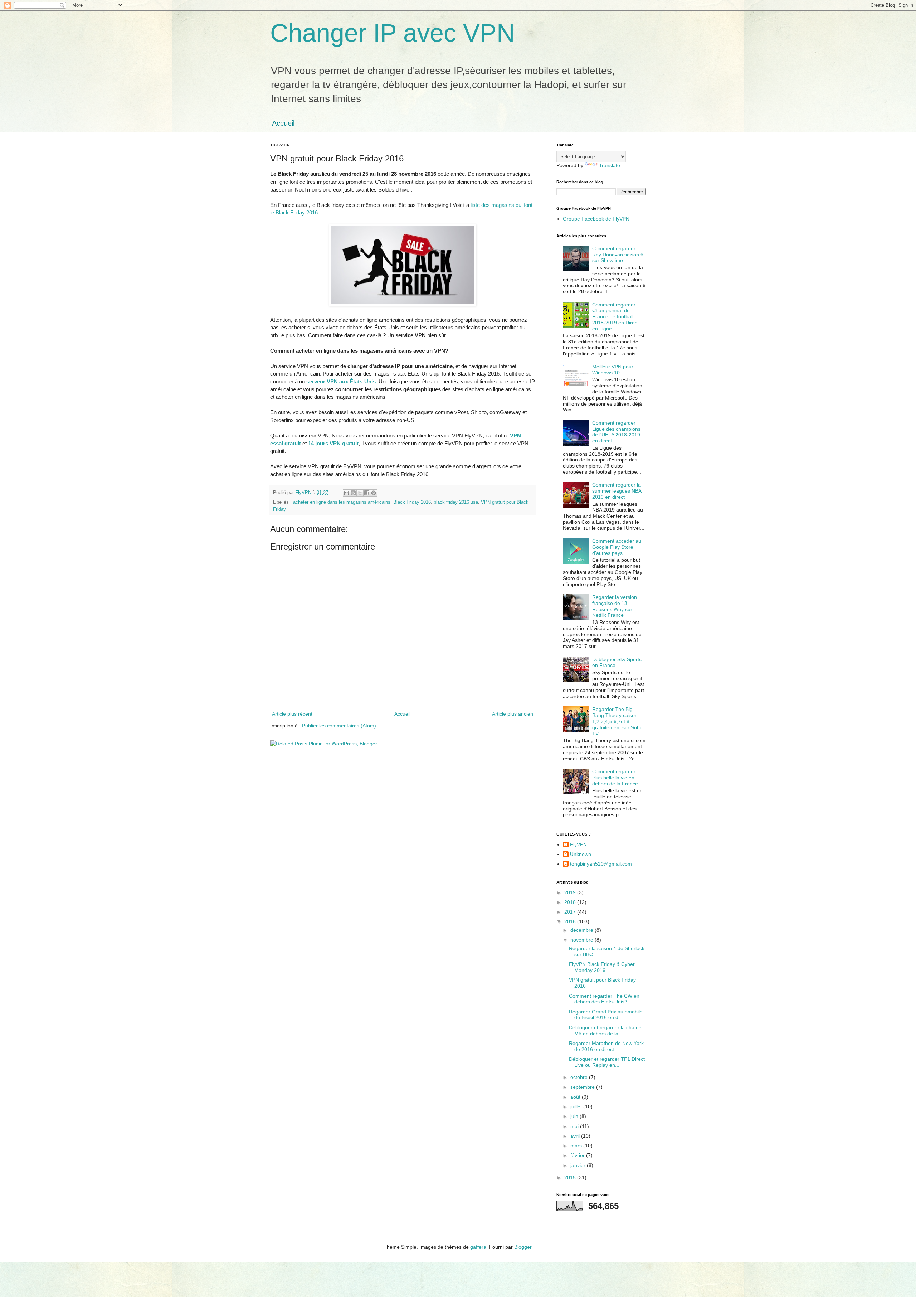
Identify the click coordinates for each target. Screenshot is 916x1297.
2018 (570, 902)
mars (576, 1145)
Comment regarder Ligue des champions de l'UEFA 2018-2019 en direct (616, 432)
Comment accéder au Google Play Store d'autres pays (616, 547)
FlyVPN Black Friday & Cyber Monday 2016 (602, 967)
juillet (576, 1106)
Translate (609, 165)
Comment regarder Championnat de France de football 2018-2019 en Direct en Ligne (615, 316)
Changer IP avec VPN (392, 33)
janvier (578, 1165)
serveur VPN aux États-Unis (341, 381)
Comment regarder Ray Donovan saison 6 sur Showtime (617, 254)
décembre (582, 930)
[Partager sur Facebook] (366, 493)
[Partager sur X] (360, 493)
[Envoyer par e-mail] (346, 493)
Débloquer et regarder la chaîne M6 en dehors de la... (605, 1030)
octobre (579, 1077)
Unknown (580, 854)
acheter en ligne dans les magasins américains (341, 502)
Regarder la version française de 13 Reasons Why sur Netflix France (614, 606)
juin (575, 1116)
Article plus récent (292, 714)
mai (575, 1126)
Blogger (522, 1247)
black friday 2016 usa (456, 502)
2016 (570, 921)
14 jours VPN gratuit (333, 443)
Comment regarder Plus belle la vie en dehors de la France (615, 778)
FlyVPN (578, 844)
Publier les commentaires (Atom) (339, 726)
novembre (582, 940)
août (576, 1097)
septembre (583, 1087)
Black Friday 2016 (412, 502)
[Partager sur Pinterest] (373, 493)
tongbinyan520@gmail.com (601, 864)
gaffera (478, 1247)
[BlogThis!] (353, 493)
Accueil (283, 123)
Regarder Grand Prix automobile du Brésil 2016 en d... (606, 1015)
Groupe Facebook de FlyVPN (596, 219)
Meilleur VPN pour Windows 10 (612, 370)
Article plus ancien (512, 714)
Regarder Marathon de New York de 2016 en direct (606, 1046)
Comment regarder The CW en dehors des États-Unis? (604, 999)
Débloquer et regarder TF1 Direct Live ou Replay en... (607, 1062)
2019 (570, 892)
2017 (570, 912)
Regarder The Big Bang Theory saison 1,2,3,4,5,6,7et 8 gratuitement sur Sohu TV (617, 721)
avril (575, 1136)
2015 (570, 1177)
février (578, 1155)
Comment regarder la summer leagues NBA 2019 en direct (616, 491)
